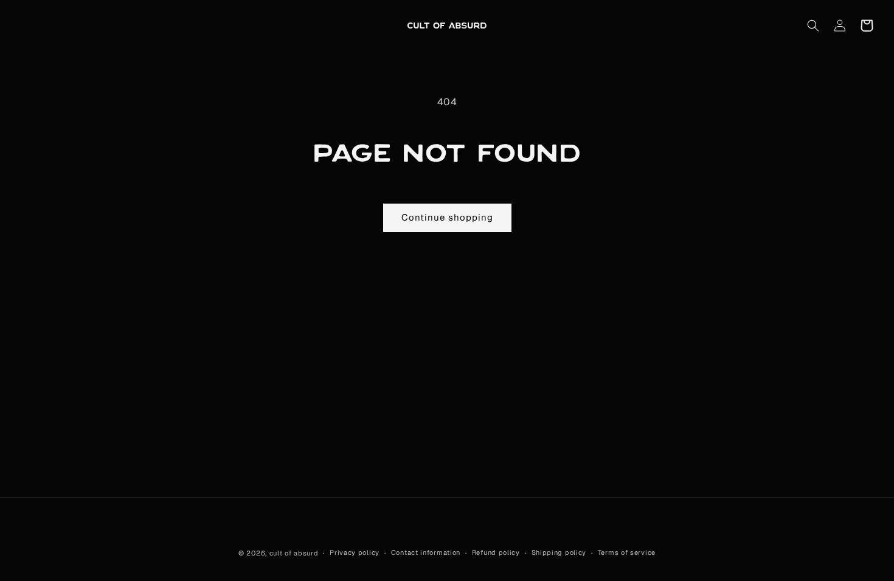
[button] (813, 25)
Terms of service (627, 552)
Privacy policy (354, 552)
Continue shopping (447, 217)
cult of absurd (294, 553)
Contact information (425, 552)
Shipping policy (559, 552)
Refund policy (496, 552)
